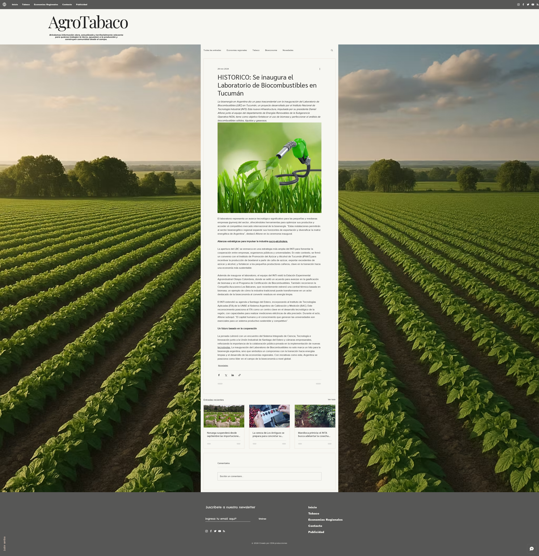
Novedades (288, 50)
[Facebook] (523, 4)
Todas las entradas (212, 50)
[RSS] (224, 531)
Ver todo (331, 399)
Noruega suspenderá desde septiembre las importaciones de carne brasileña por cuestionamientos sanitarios (223, 434)
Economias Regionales (323, 519)
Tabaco (256, 50)
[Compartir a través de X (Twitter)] (225, 375)
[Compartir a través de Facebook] (219, 375)
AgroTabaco (88, 21)
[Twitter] (528, 4)
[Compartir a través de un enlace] (239, 375)
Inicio (312, 507)
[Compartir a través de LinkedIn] (232, 375)
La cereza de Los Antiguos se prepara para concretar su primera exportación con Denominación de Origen (268, 434)
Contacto (315, 525)
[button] (332, 50)
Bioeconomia (271, 50)
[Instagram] (518, 4)
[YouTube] (532, 4)
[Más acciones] (319, 68)
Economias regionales (237, 50)
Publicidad (316, 532)
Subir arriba (4, 544)
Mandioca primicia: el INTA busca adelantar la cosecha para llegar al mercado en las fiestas (314, 434)
